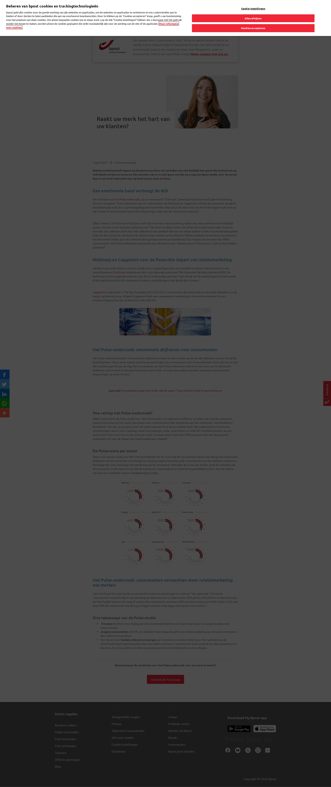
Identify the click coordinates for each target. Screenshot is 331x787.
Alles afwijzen (253, 18)
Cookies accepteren (253, 28)
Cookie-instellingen (253, 8)
